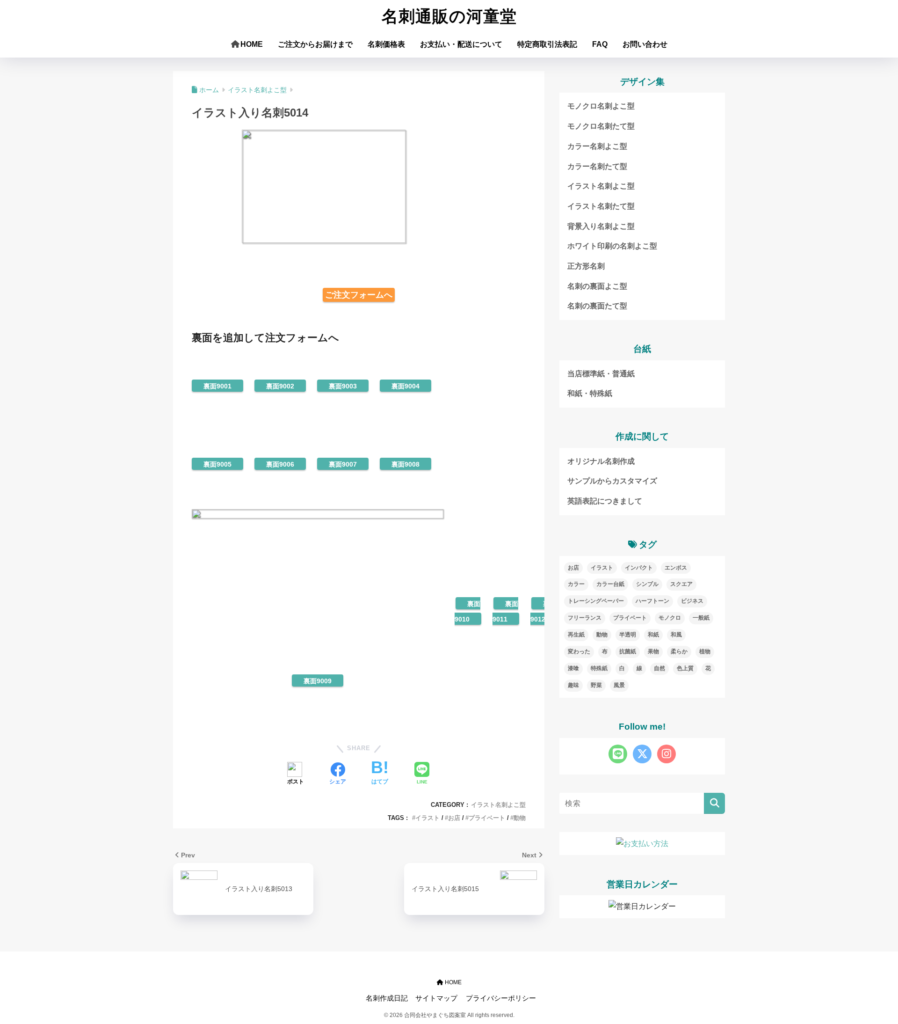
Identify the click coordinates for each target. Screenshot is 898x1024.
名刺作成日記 (387, 998)
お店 (454, 817)
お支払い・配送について (461, 44)
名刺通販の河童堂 (449, 16)
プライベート (487, 817)
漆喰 (573, 668)
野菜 (596, 685)
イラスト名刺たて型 (601, 206)
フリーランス (584, 617)
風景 (619, 685)
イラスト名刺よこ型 (498, 804)
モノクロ (670, 617)
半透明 (627, 634)
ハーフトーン (652, 601)
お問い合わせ (645, 44)
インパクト (639, 567)
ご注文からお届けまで (315, 44)
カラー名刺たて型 (597, 166)
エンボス (676, 567)
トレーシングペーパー (596, 601)
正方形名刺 (586, 266)
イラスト (427, 817)
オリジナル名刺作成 (601, 461)
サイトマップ (436, 998)
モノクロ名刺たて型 (601, 126)
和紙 (653, 634)
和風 (676, 634)
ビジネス (692, 601)
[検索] (714, 803)
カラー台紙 (610, 584)
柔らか (679, 651)
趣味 (573, 685)
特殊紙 (599, 668)
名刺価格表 (386, 44)
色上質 (685, 668)
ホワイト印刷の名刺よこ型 (612, 246)
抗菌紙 (627, 651)
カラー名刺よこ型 (597, 146)
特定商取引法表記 (547, 44)
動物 (520, 817)
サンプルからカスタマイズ (612, 481)
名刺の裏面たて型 (597, 306)
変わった (579, 651)
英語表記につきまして (604, 501)
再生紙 (576, 634)
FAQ (600, 44)
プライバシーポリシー (501, 998)
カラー (576, 584)
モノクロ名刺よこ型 (601, 106)
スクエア (681, 584)
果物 (653, 651)
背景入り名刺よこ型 (601, 226)
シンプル (647, 584)
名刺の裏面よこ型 (597, 286)
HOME (251, 44)
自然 (659, 668)
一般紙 (701, 617)
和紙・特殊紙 (589, 393)
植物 (704, 651)
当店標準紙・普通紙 (601, 374)
